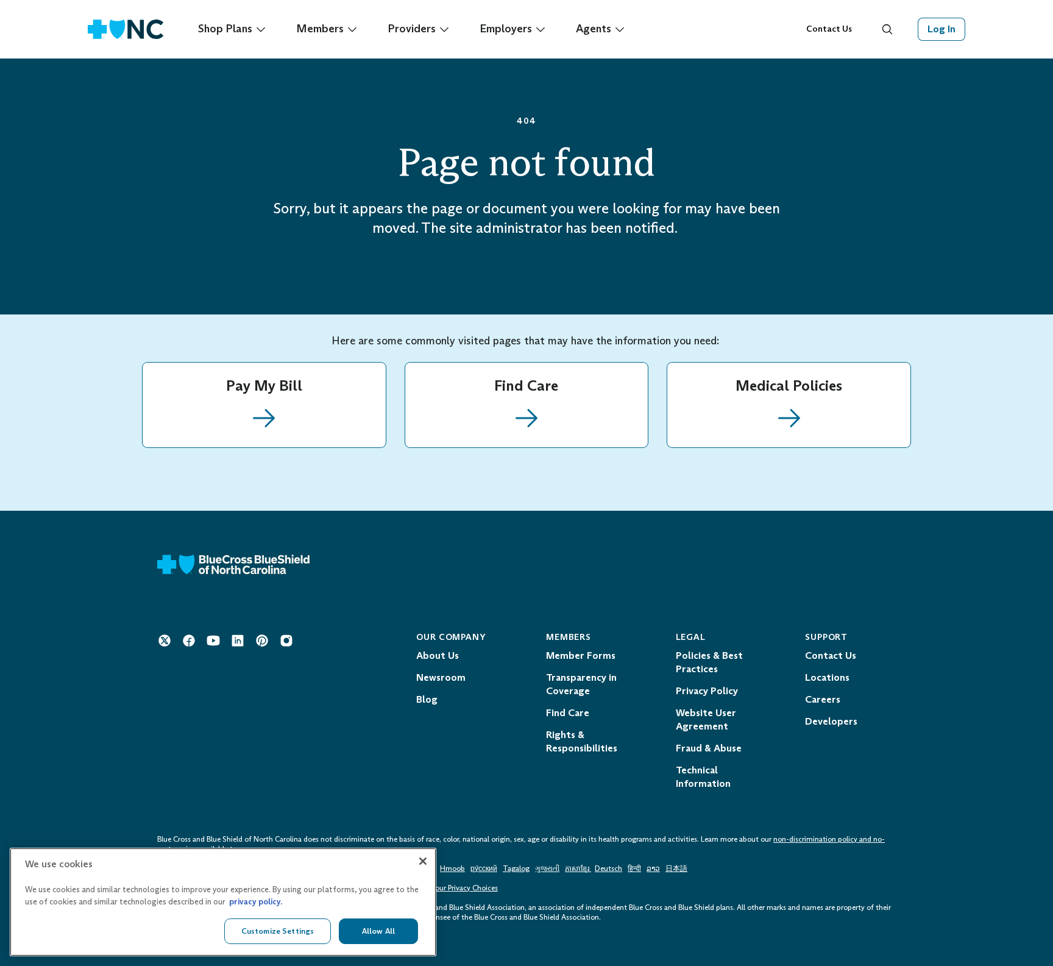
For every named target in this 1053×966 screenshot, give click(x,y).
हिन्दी (634, 868)
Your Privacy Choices (464, 888)
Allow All (378, 931)
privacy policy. (255, 901)
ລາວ (653, 868)
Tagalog (516, 868)
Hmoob (452, 868)
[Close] (423, 861)
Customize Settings (277, 931)
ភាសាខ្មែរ (578, 868)
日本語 (676, 868)
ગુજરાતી (547, 868)
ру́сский (483, 868)
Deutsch (608, 868)
